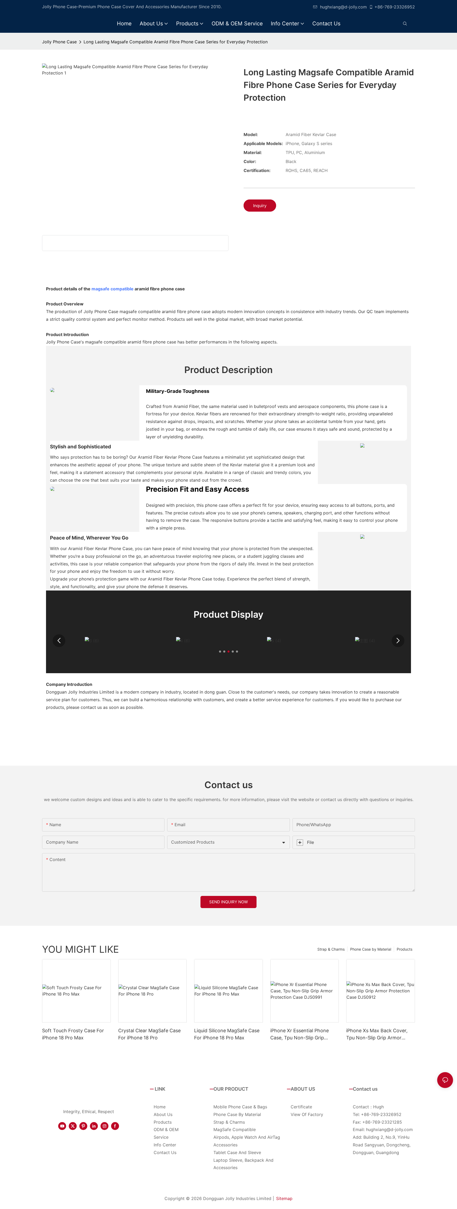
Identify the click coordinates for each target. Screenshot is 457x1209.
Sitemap (284, 1198)
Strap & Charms (331, 949)
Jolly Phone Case (59, 41)
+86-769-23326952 (394, 7)
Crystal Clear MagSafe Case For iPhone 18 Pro (149, 1034)
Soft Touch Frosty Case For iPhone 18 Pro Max (73, 1034)
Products (404, 949)
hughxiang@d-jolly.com (343, 7)
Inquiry (260, 205)
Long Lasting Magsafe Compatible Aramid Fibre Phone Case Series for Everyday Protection (176, 41)
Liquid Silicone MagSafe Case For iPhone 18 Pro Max (226, 1034)
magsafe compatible (113, 288)
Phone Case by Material (370, 949)
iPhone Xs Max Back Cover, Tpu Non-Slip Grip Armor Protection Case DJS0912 (377, 1034)
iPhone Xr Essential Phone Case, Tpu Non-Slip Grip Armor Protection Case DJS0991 (299, 1034)
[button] (59, 640)
